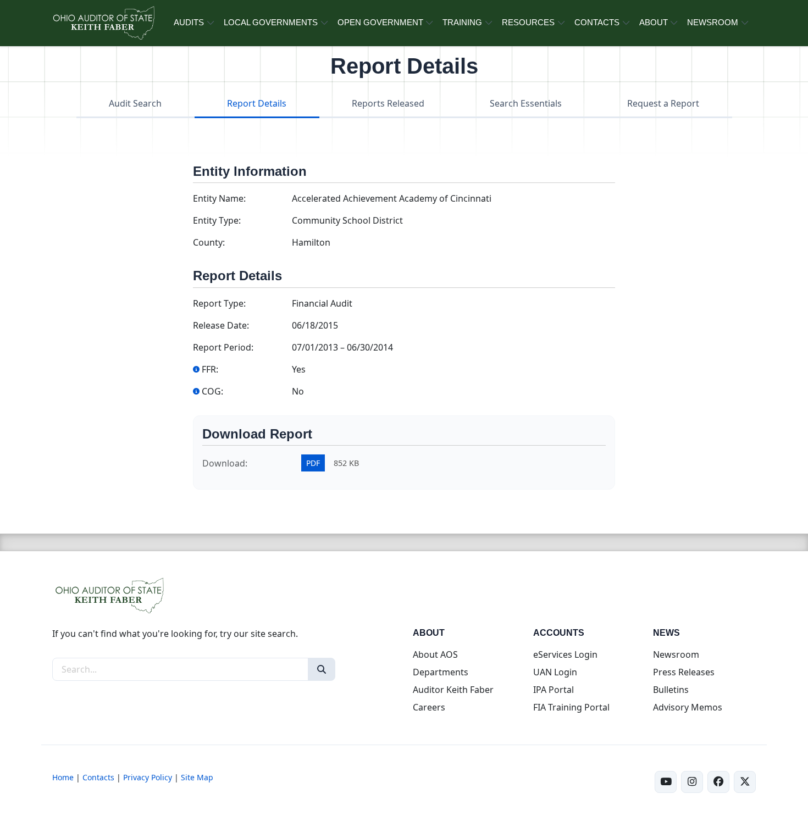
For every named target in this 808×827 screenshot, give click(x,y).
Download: (224, 463)
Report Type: (219, 303)
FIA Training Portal (571, 707)
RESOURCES (528, 22)
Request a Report (663, 103)
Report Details (256, 103)
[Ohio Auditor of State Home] (103, 23)
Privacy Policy (147, 777)
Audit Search (135, 103)
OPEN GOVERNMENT (380, 22)
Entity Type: (217, 220)
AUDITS (189, 22)
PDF (313, 463)
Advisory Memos (687, 707)
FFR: (210, 369)
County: (209, 242)
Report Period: (223, 347)
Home (63, 777)
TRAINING (462, 22)
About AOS (435, 654)
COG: (212, 391)
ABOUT (653, 22)
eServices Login (565, 654)
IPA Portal (553, 690)
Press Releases (684, 672)
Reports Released (388, 103)
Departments (440, 672)
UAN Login (555, 672)
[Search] (321, 669)
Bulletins (671, 690)
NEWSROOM (712, 22)
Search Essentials (526, 103)
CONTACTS (596, 22)
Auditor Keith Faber (453, 690)
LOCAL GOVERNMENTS (271, 22)
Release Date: (221, 325)
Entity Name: (219, 198)
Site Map (197, 777)
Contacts (98, 777)
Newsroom (676, 654)
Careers (429, 707)
